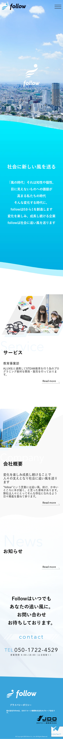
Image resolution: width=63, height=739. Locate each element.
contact (31, 636)
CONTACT (56, 734)
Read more (49, 381)
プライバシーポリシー (21, 705)
